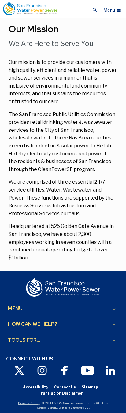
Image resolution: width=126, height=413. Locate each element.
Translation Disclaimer (61, 393)
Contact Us (65, 387)
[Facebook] (65, 370)
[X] (19, 370)
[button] (112, 8)
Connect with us (29, 359)
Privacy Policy (29, 403)
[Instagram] (42, 370)
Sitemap (90, 387)
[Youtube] (87, 370)
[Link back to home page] (30, 8)
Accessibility (35, 387)
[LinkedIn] (110, 370)
